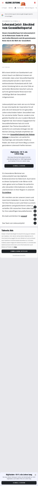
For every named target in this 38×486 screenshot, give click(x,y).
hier (15, 247)
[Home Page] (13, 3)
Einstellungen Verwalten (19, 255)
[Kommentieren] (35, 211)
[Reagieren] (35, 207)
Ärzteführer (6, 192)
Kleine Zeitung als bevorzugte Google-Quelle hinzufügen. (19, 15)
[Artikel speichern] (35, 215)
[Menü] (2, 2)
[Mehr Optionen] (35, 223)
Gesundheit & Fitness (10, 21)
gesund (24, 216)
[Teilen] (35, 219)
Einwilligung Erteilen (19, 251)
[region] (19, 7)
